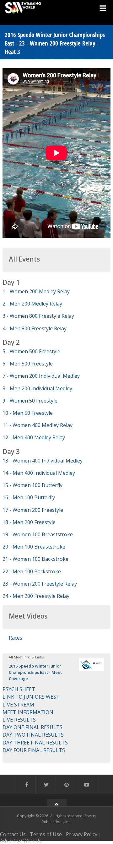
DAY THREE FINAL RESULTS (35, 742)
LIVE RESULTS (19, 719)
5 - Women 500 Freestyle (31, 351)
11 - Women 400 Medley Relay (38, 425)
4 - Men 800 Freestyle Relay (35, 328)
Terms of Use (46, 834)
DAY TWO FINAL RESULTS (33, 734)
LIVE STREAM (18, 704)
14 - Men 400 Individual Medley (39, 472)
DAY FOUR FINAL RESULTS (34, 750)
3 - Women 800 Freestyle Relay (38, 315)
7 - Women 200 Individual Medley (41, 375)
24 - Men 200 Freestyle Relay (36, 595)
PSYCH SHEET (19, 689)
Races (15, 637)
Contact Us (13, 834)
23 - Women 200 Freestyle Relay (40, 583)
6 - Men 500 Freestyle (28, 363)
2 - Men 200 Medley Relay (32, 303)
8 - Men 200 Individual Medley (37, 388)
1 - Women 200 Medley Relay (36, 291)
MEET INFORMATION (28, 712)
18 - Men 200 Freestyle (29, 522)
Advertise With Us (21, 840)
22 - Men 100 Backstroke (32, 571)
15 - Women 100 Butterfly (32, 485)
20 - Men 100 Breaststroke (34, 546)
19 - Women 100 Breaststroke (38, 534)
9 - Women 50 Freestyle (30, 400)
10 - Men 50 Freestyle (28, 412)
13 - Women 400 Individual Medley (43, 460)
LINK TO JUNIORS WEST (31, 696)
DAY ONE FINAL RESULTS (32, 727)
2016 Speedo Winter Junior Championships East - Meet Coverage (35, 672)
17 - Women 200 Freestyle (33, 509)
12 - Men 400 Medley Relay (34, 437)
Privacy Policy (81, 834)
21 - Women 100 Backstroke (35, 558)
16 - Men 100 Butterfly (29, 497)
